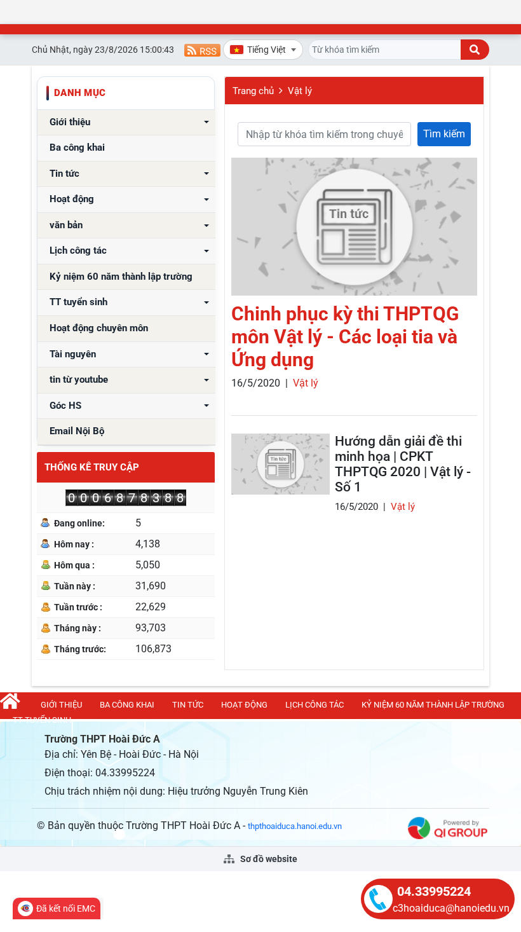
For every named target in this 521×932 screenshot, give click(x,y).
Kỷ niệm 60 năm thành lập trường (121, 276)
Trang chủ (253, 91)
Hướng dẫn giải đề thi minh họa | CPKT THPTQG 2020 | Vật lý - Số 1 (403, 464)
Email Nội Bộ (77, 431)
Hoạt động (72, 199)
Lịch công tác (78, 250)
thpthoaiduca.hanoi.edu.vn (295, 826)
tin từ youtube (79, 379)
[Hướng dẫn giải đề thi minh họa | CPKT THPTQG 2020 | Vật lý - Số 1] (280, 464)
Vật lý (300, 91)
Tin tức (64, 173)
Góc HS (65, 406)
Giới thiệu (70, 122)
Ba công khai (77, 147)
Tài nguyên (73, 354)
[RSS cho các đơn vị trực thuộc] (202, 49)
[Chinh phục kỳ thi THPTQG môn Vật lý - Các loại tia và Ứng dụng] (354, 227)
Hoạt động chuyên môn (99, 328)
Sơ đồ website (267, 859)
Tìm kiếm (444, 134)
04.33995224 (434, 891)
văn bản (66, 225)
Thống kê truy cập (91, 467)
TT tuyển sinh (78, 302)
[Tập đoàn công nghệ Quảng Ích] (447, 827)
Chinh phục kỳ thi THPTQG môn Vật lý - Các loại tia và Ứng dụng (345, 337)
